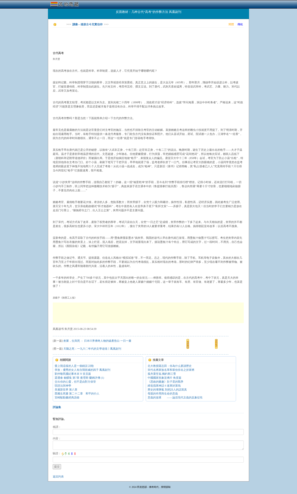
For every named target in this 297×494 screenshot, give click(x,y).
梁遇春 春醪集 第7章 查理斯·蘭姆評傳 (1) (79, 377)
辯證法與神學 (63, 385)
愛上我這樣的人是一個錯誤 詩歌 (74, 365)
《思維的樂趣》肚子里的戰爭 (165, 381)
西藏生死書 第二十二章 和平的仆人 (77, 393)
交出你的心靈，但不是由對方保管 (75, 381)
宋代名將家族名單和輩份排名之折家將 (171, 369)
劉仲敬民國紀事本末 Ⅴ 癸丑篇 (73, 373)
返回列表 (58, 476)
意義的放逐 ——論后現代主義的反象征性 (175, 397)
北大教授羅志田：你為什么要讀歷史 (170, 365)
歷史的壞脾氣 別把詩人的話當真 (167, 389)
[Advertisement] (115, 38)
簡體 (231, 24)
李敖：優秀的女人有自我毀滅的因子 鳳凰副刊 (82, 369)
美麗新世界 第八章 (66, 389)
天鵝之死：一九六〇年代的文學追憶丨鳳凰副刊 (92, 348)
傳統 (240, 24)
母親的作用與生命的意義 (163, 393)
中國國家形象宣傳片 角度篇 (164, 377)
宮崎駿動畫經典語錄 (67, 397)
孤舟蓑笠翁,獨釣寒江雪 (162, 373)
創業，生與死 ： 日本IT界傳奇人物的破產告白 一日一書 (97, 340)
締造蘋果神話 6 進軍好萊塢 (164, 385)
